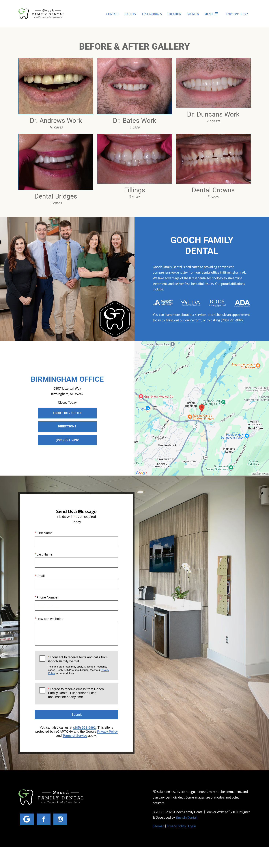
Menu (209, 14)
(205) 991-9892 (232, 319)
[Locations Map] (201, 407)
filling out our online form (183, 319)
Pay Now (193, 14)
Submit (76, 714)
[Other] (27, 819)
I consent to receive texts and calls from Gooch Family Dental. (78, 664)
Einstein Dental (186, 817)
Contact (112, 14)
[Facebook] (44, 819)
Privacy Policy (107, 731)
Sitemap (158, 825)
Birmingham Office (67, 379)
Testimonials (152, 14)
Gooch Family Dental (167, 266)
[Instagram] (60, 819)
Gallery (130, 14)
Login (192, 825)
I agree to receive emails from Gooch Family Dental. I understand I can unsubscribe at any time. (76, 693)
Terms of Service (75, 735)
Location (174, 14)
